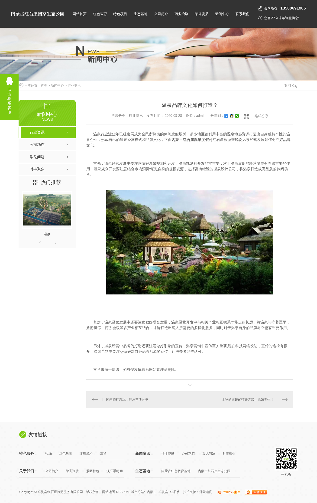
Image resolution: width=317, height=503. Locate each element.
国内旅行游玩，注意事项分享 (127, 399)
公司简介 (161, 14)
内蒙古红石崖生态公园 (214, 471)
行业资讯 (74, 85)
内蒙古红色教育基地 (176, 471)
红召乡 (175, 492)
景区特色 (92, 471)
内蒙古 (152, 492)
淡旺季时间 (115, 471)
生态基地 (141, 14)
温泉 (47, 234)
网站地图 (108, 492)
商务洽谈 (181, 14)
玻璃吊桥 (86, 453)
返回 (287, 86)
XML (126, 492)
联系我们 (242, 14)
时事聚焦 (229, 453)
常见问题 (208, 453)
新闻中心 (222, 14)
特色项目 (120, 14)
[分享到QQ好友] (232, 116)
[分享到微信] (237, 116)
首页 (44, 85)
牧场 (48, 453)
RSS (119, 492)
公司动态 (188, 453)
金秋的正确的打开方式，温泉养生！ (248, 399)
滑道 (103, 453)
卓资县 (163, 492)
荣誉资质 (202, 14)
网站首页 (80, 14)
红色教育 (100, 14)
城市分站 (137, 492)
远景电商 (205, 492)
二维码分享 (259, 116)
